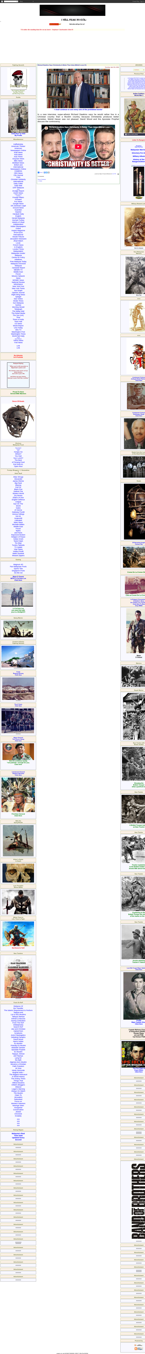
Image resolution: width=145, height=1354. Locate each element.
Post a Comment (42, 179)
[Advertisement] (72, 45)
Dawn (18, 189)
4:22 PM (114, 173)
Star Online (18, 299)
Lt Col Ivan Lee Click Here (20, 579)
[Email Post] (118, 173)
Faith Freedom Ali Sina (18, 195)
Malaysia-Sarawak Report (18, 267)
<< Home (40, 181)
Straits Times (18, 301)
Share (41, 172)
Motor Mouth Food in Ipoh (18, 449)
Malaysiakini (18, 251)
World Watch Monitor (18, 338)
